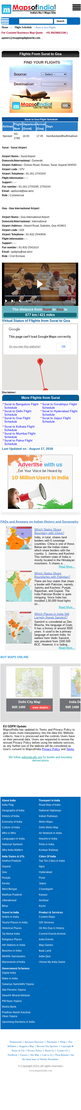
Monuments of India (13, 961)
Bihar (5, 905)
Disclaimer (52, 1042)
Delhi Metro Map (48, 827)
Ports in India (46, 844)
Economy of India (12, 821)
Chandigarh (46, 889)
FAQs (62, 1042)
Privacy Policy (51, 749)
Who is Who (9, 833)
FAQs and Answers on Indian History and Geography (39, 521)
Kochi (42, 905)
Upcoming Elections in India (18, 1021)
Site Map (34, 1055)
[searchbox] (36, 21)
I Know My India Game (52, 961)
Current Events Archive (52, 933)
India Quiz (45, 956)
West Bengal (9, 889)
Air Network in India (50, 833)
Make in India (10, 978)
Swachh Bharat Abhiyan (16, 995)
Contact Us (62, 1050)
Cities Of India (47, 856)
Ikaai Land (45, 950)
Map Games (46, 945)
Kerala (6, 883)
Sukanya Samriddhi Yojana (18, 984)
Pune (42, 877)
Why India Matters (12, 849)
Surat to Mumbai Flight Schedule (19, 435)
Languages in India (13, 838)
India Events (46, 939)
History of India (10, 816)
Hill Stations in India (13, 945)
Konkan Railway (48, 849)
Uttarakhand (9, 900)
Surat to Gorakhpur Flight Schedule (59, 405)
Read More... (67, 566)
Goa (4, 872)
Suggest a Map (26, 1046)
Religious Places (12, 939)
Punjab (6, 877)
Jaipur (42, 883)
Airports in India (48, 838)
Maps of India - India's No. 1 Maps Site (5, 8)
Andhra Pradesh (11, 860)
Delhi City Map (29, 702)
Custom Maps (47, 916)
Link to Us (47, 1055)
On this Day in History (51, 928)
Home (5, 27)
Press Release (61, 1055)
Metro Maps (46, 821)
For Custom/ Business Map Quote (22, 32)
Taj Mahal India (11, 933)
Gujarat (6, 866)
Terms (70, 749)
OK (63, 346)
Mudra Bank (9, 1006)
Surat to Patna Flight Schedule (18, 442)
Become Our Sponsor (47, 1046)
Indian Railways (48, 816)
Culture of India (11, 827)
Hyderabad (45, 872)
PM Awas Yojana (12, 1001)
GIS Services (46, 922)
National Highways (50, 810)
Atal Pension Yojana (14, 989)
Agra (41, 866)
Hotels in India (10, 916)
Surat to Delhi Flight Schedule (17, 412)
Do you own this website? (25, 346)
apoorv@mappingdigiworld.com (21, 38)
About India (9, 800)
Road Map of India (49, 804)
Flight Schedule (23, 27)
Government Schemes (16, 968)
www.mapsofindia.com (40, 1070)
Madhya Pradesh (12, 894)
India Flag (8, 804)
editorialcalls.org (32, 757)
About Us (49, 1050)
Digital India (9, 972)
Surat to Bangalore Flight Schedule (21, 405)
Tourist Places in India (15, 922)
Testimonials (16, 1042)
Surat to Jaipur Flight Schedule (56, 419)
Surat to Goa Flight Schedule (17, 419)
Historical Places (12, 928)
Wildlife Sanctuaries (13, 956)
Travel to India (10, 912)
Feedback (12, 1055)
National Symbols (12, 844)
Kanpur (43, 894)
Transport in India (49, 800)
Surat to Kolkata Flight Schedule (19, 428)
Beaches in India (12, 950)
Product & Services (51, 912)
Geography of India (13, 810)
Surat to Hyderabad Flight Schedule (59, 412)
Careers (23, 1055)
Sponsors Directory (34, 1042)
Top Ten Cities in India (52, 860)
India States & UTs (13, 856)
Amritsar (44, 900)
